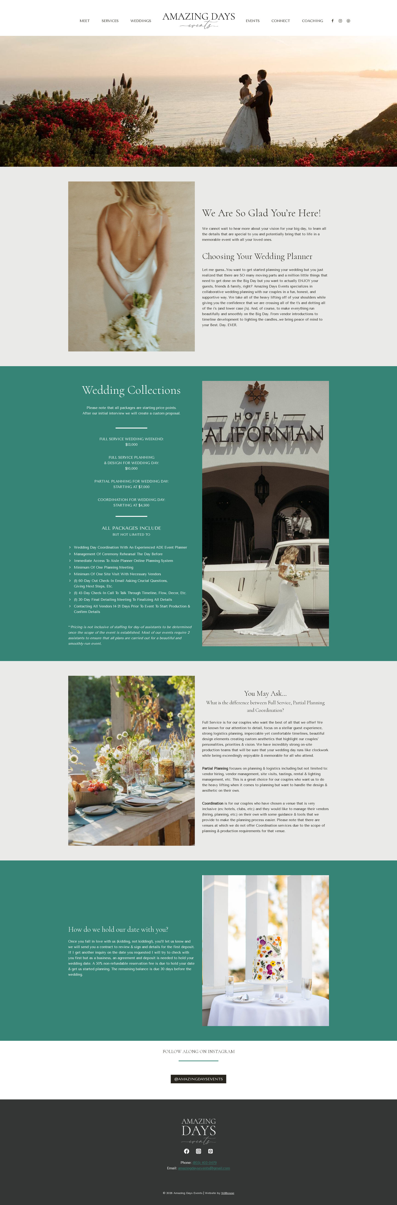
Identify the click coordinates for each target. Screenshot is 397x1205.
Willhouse (227, 1193)
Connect (281, 21)
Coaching (312, 21)
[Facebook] (332, 20)
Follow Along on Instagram (199, 1051)
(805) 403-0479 (205, 1163)
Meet (85, 21)
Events (253, 21)
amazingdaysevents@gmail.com (204, 1168)
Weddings (140, 21)
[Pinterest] (348, 20)
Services (110, 21)
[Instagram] (340, 20)
